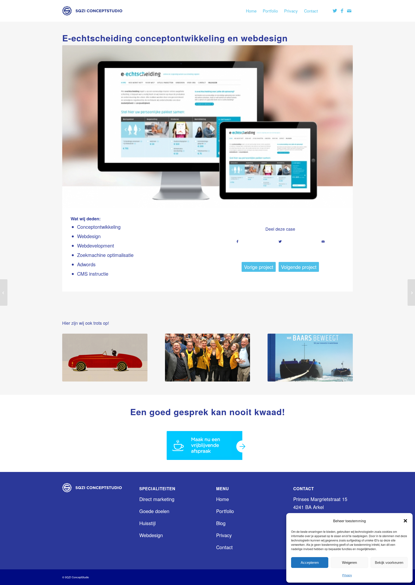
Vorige (73, 126)
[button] (405, 520)
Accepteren (310, 562)
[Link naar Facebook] (342, 10)
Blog (221, 523)
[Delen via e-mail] (323, 241)
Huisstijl (147, 523)
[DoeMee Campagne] (207, 358)
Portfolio (225, 511)
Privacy (347, 575)
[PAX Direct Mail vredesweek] (3, 292)
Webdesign (151, 535)
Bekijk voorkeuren (389, 562)
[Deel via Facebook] (237, 241)
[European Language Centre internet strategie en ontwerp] (411, 292)
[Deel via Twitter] (280, 241)
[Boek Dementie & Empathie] (104, 358)
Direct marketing (156, 499)
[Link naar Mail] (349, 10)
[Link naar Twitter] (334, 10)
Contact (224, 547)
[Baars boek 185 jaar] (310, 358)
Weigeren (349, 562)
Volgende (342, 126)
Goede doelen (154, 511)
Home (222, 499)
